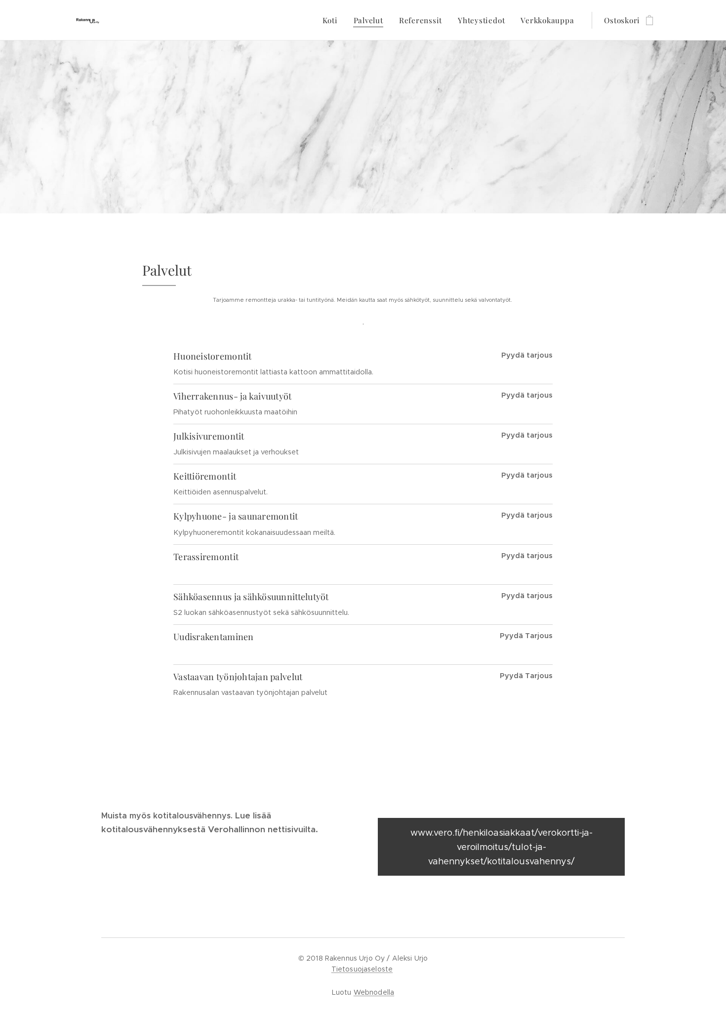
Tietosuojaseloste (362, 969)
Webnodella (374, 992)
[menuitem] (333, 20)
